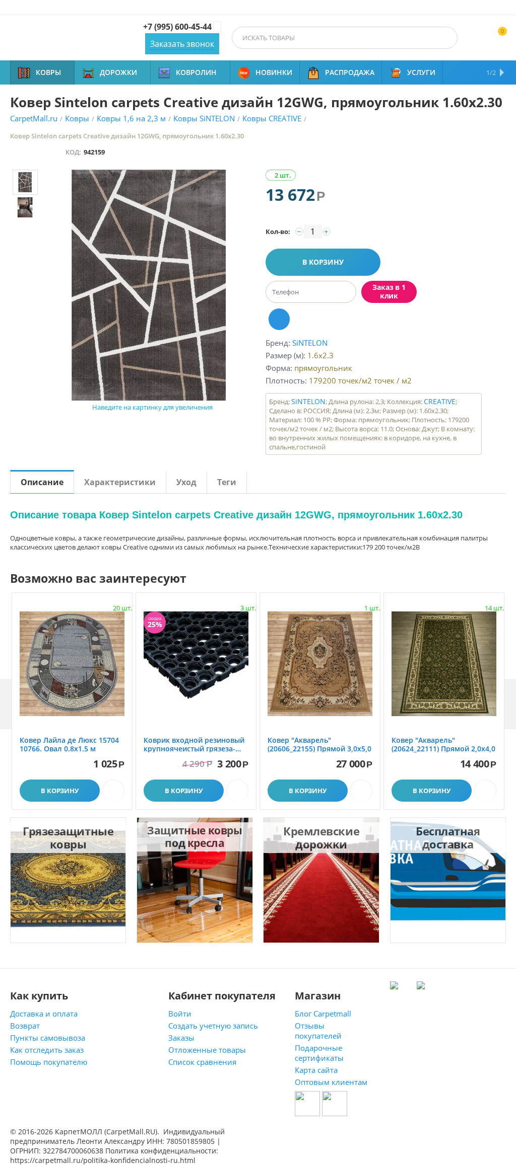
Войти (179, 1013)
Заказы (181, 1038)
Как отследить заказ (47, 1050)
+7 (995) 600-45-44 (177, 27)
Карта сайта (316, 1070)
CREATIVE (440, 401)
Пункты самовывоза (47, 1038)
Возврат (25, 1026)
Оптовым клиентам (331, 1082)
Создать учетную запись (213, 1026)
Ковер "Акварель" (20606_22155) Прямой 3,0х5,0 (319, 744)
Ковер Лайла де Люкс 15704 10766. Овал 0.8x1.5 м (69, 744)
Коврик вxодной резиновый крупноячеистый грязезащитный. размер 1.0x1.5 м (194, 744)
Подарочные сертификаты (319, 1053)
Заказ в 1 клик (389, 291)
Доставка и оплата (44, 1013)
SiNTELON (308, 401)
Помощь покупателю (48, 1062)
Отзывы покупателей (318, 1031)
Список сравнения (202, 1062)
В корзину (323, 262)
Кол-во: (278, 231)
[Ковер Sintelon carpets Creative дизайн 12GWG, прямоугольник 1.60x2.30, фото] (148, 285)
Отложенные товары (207, 1050)
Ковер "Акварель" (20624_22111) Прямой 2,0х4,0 (443, 744)
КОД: (73, 152)
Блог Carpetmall (323, 1013)
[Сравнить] (279, 319)
